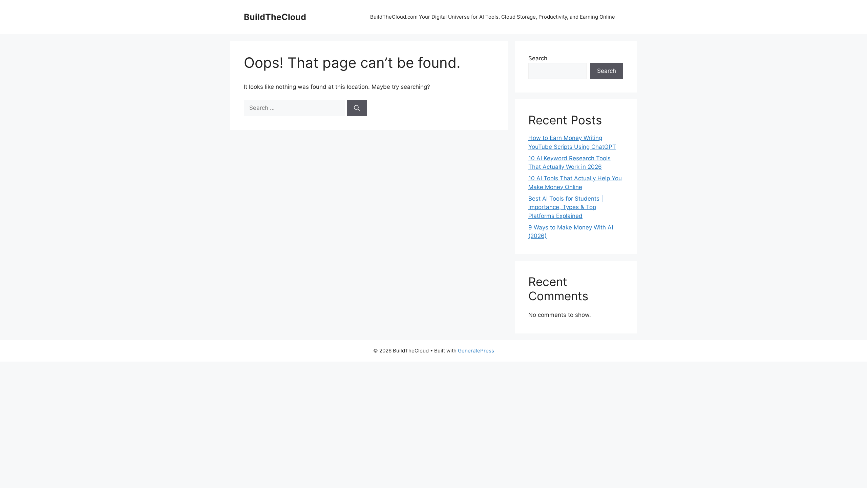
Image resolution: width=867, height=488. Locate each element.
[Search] (357, 108)
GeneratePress (476, 350)
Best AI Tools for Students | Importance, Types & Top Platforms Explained (565, 207)
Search (537, 58)
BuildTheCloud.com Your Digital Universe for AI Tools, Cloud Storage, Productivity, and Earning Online (493, 17)
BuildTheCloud (275, 17)
